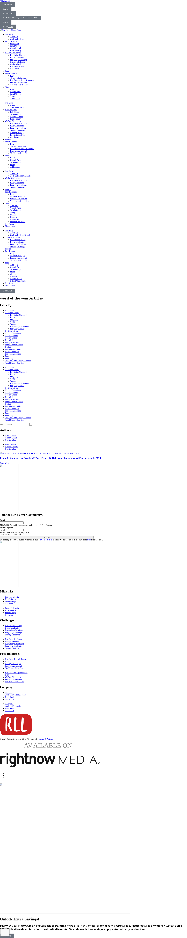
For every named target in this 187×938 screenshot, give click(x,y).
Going (12, 322)
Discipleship (10, 340)
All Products (15, 98)
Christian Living (11, 331)
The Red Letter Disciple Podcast (18, 361)
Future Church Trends (14, 345)
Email (2, 520)
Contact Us (9, 699)
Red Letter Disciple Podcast (16, 659)
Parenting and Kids (12, 349)
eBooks (13, 215)
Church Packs (15, 92)
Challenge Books (12, 313)
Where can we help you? (14, 532)
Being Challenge (17, 57)
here (89, 540)
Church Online (11, 338)
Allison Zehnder (11, 438)
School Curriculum (17, 222)
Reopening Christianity (19, 326)
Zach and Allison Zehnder (20, 176)
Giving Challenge (17, 64)
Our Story (9, 34)
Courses (13, 217)
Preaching (9, 358)
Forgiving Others (17, 329)
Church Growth (11, 335)
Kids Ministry (15, 50)
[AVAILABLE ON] (50, 766)
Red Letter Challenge (18, 55)
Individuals (14, 43)
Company (9, 692)
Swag (12, 96)
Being (12, 317)
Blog (12, 76)
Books (12, 89)
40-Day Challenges (13, 53)
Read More (4, 463)
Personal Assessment (18, 82)
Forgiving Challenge (18, 59)
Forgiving (14, 319)
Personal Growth (12, 597)
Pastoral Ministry (12, 351)
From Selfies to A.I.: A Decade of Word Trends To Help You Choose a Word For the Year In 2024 (50, 458)
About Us (14, 37)
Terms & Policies (45, 540)
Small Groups (15, 46)
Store (7, 87)
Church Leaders (16, 48)
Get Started (14, 69)
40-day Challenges (12, 178)
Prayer (7, 356)
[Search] (31, 425)
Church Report (16, 219)
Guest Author (10, 440)
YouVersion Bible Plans (19, 85)
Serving (13, 324)
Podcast (8, 71)
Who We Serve (11, 41)
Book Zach (9, 697)
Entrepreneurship (12, 342)
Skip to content (6, 1)
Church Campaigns (13, 333)
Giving (8, 347)
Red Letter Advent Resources (22, 80)
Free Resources (11, 73)
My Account (10, 226)
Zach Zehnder (10, 435)
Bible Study (10, 310)
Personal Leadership (13, 354)
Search (2, 424)
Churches (9, 604)
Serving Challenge (17, 62)
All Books (14, 205)
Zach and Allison (17, 39)
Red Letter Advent (17, 66)
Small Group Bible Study (15, 363)
